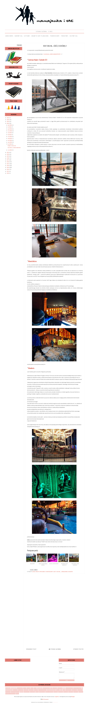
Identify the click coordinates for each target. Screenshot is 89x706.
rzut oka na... (57, 571)
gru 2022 (10, 125)
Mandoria (31, 368)
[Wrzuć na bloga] (32, 569)
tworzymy (64, 36)
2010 (8, 173)
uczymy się (73, 36)
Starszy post (78, 649)
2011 (8, 171)
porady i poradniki (49, 691)
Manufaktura (32, 261)
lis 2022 (9, 127)
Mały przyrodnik (69, 688)
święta (17, 693)
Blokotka (55, 702)
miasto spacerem (40, 571)
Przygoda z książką (77, 688)
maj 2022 (10, 138)
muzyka (21, 691)
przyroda (56, 691)
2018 (8, 158)
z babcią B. (81, 691)
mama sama (8, 691)
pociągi (37, 691)
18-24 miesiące (19, 688)
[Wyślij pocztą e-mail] (30, 569)
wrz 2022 (10, 130)
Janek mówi (9, 36)
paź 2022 (10, 129)
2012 (8, 169)
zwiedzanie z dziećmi (67, 571)
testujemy (66, 691)
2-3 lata (24, 688)
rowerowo (60, 691)
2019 (8, 156)
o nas (50, 31)
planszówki (32, 691)
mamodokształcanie (15, 691)
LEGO (64, 688)
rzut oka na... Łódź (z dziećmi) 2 (14, 147)
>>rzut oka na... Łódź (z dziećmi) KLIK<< (52, 54)
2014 (8, 165)
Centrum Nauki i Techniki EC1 (37, 59)
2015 (8, 163)
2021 (8, 152)
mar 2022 (10, 142)
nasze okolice (26, 691)
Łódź (33, 571)
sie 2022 (10, 132)
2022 (8, 123)
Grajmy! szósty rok (12, 145)
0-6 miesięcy (8, 688)
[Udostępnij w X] (33, 569)
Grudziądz (55, 688)
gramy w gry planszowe (40, 36)
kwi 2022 (10, 140)
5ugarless (57, 696)
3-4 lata (28, 688)
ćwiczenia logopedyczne (10, 693)
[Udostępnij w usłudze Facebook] (35, 569)
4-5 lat (32, 688)
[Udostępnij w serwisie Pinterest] (36, 569)
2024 (8, 119)
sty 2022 (10, 150)
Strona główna (41, 31)
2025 (8, 117)
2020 (8, 154)
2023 (8, 121)
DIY (51, 688)
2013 (8, 167)
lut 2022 (10, 144)
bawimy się (18, 36)
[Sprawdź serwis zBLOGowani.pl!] (44, 699)
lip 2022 (10, 134)
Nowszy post (31, 649)
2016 (8, 161)
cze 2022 (10, 136)
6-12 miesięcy (39, 688)
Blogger (73, 696)
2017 (8, 159)
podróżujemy (54, 36)
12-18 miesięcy (13, 688)
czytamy (27, 36)
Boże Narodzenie (46, 688)
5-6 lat (35, 688)
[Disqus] (55, 594)
